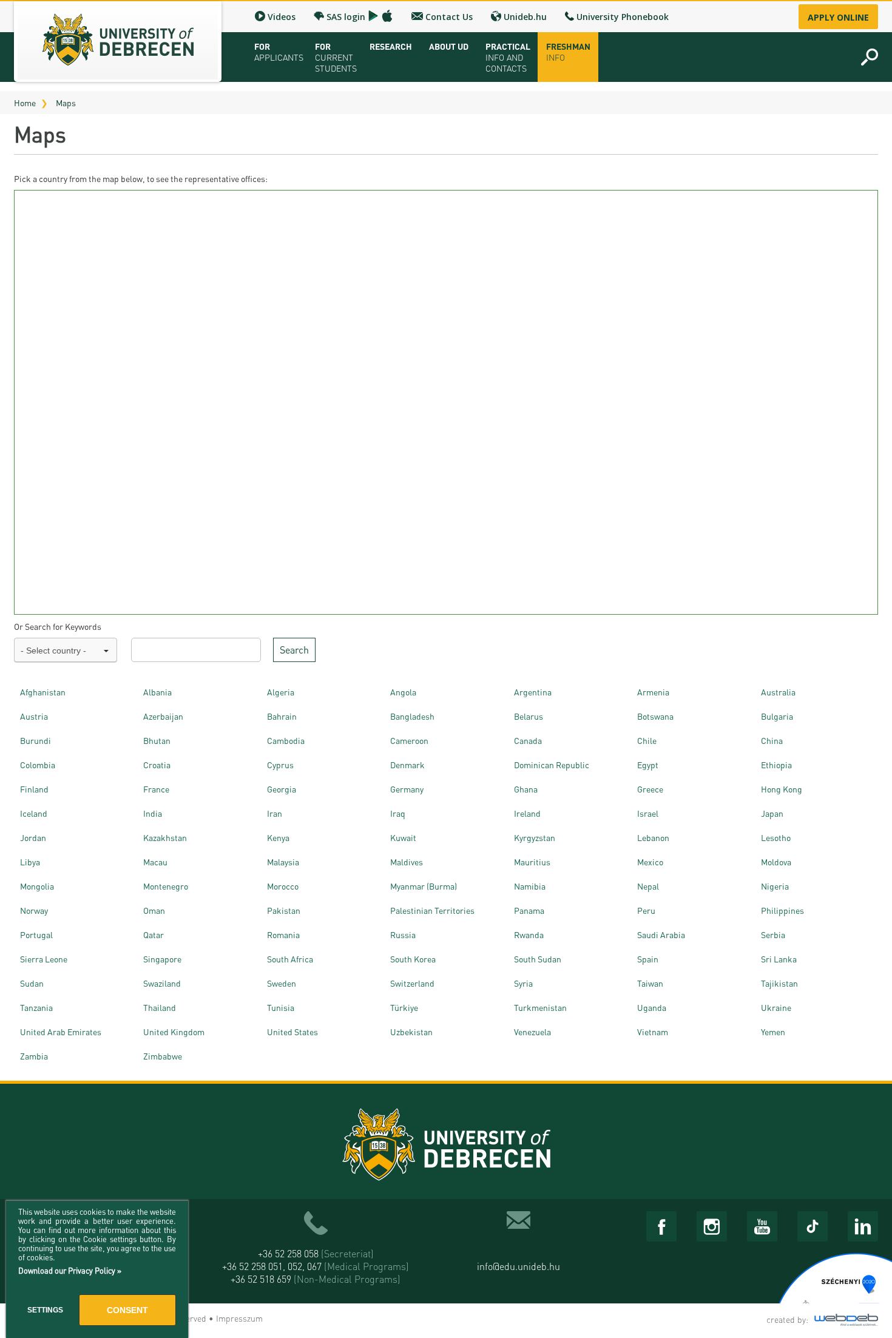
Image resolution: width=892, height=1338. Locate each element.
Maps (66, 102)
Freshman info (568, 52)
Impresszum (239, 1318)
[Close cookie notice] (176, 1223)
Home (25, 102)
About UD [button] (448, 46)
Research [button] (391, 46)
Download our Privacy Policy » (69, 1270)
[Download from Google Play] (373, 16)
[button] (869, 57)
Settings (45, 1310)
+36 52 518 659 (315, 1278)
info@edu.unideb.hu (518, 1266)
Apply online (838, 17)
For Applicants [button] (278, 52)
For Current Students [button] (336, 57)
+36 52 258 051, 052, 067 (315, 1266)
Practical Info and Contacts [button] (507, 57)
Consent (127, 1310)
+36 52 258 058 (316, 1253)
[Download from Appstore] (387, 16)
